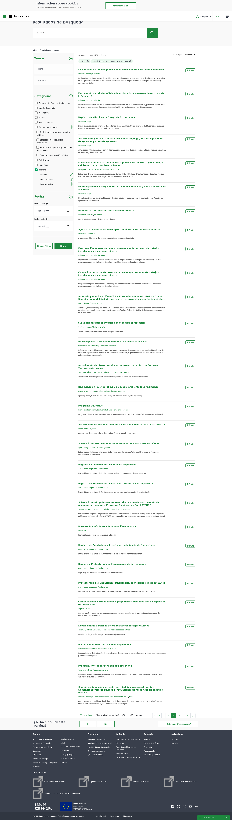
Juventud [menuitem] (36, 766)
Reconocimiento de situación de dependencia (105, 645)
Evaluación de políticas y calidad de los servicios (54, 149)
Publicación (43, 160)
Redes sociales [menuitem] (150, 751)
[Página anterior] (154, 715)
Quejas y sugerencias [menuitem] (96, 751)
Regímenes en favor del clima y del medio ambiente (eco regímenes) (118, 387)
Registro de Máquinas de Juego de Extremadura (106, 117)
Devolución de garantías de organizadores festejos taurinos (113, 626)
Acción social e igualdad (87, 469)
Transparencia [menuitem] (122, 753)
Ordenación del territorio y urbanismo (93, 346)
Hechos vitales (47, 179)
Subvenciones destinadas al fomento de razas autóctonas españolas (118, 443)
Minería (97, 74)
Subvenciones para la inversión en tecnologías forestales (112, 323)
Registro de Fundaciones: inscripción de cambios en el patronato (116, 484)
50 (189, 716)
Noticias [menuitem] (174, 739)
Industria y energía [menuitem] (40, 758)
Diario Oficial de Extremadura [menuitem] (128, 739)
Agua (103, 255)
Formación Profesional (87, 303)
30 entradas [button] (87, 715)
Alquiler (81, 608)
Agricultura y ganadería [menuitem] (42, 747)
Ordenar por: (177, 54)
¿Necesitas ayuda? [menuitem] (95, 754)
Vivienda (88, 608)
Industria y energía (85, 74)
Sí (87, 724)
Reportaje (43, 165)
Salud (131, 697)
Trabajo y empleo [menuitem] (68, 754)
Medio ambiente (98, 327)
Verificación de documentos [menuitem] (99, 747)
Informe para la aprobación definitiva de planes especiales (112, 342)
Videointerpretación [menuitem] (152, 754)
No (105, 724)
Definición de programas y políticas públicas (54, 133)
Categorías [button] (43, 96)
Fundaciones (103, 469)
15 (174, 716)
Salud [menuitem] (63, 743)
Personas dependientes (87, 648)
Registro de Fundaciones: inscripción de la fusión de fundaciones (116, 545)
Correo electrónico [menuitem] (151, 743)
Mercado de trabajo (101, 509)
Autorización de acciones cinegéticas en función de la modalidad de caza (121, 425)
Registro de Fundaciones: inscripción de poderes (107, 465)
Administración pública (111, 169)
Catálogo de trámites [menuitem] (96, 739)
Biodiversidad (102, 410)
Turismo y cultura (85, 372)
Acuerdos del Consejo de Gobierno (54, 103)
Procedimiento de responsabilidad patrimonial (105, 666)
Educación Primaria (85, 215)
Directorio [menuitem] (120, 743)
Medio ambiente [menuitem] (67, 739)
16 (179, 716)
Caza (94, 429)
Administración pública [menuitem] (42, 743)
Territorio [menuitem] (65, 750)
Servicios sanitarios (101, 697)
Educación (98, 215)
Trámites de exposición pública (54, 155)
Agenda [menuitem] (174, 743)
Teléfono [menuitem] (147, 739)
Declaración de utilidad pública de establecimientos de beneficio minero (121, 70)
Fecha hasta (40, 219)
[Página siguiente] (193, 715)
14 (169, 716)
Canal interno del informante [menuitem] (128, 757)
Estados (43, 174)
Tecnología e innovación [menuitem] (70, 747)
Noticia (41, 117)
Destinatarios (46, 184)
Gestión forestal (84, 327)
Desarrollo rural (116, 509)
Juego (89, 121)
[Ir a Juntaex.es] (11, 16)
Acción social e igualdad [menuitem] (42, 739)
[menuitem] (49, 781)
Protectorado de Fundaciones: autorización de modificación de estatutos (121, 583)
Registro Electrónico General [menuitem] (100, 743)
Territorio (112, 346)
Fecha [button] (39, 196)
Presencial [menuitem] (148, 747)
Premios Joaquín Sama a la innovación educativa (107, 526)
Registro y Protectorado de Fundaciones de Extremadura (112, 564)
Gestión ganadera (118, 391)
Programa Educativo (90, 406)
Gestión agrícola (103, 391)
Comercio (91, 233)
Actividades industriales (119, 697)
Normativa (43, 112)
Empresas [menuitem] (37, 754)
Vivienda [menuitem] (64, 762)
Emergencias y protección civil (90, 169)
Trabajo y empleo (85, 509)
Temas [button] (39, 58)
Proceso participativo (48, 127)
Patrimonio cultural (100, 670)
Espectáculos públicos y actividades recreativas (111, 372)
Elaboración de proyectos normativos (50, 141)
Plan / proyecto (45, 122)
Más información (120, 5)
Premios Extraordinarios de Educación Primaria (106, 211)
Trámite (42, 169)
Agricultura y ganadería (87, 391)
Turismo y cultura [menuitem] (68, 758)
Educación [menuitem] (37, 751)
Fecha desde (40, 203)
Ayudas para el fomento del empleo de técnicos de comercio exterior (119, 230)
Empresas (82, 121)
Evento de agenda (46, 108)
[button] (204, 16)
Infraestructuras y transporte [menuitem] (45, 762)
